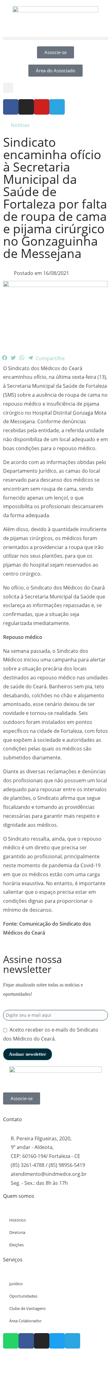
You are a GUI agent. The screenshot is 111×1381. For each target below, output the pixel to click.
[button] (55, 38)
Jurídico (16, 1283)
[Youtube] (41, 107)
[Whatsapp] (10, 1341)
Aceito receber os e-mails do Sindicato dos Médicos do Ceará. (50, 1034)
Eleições (16, 1245)
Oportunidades (23, 1296)
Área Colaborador (25, 1321)
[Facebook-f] (10, 107)
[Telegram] (57, 107)
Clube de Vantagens (27, 1308)
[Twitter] (57, 1341)
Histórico (17, 1220)
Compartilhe (50, 358)
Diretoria (17, 1232)
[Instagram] (26, 107)
